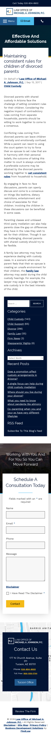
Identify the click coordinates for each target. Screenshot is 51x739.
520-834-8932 (31, 3)
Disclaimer (12, 587)
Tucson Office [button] (25, 682)
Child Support (16, 323)
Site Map (23, 725)
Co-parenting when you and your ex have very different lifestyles (24, 413)
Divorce (12, 328)
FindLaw (25, 731)
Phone (10, 538)
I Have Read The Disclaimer (27, 593)
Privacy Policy (38, 725)
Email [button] (27, 20)
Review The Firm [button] (25, 711)
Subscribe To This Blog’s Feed (25, 430)
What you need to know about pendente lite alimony (24, 402)
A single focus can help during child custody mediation (25, 385)
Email (10, 523)
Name (9, 508)
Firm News (14, 338)
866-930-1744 (30, 673)
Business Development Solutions (24, 728)
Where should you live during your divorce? (25, 394)
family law (32, 270)
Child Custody (12, 86)
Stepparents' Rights (19, 343)
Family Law (14, 333)
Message (11, 553)
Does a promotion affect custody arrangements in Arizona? (22, 375)
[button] (8, 21)
